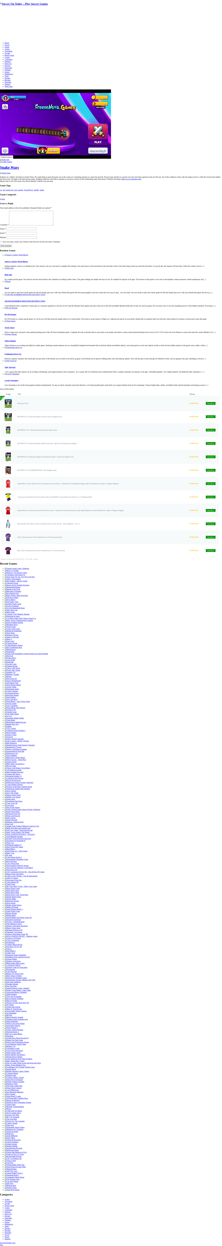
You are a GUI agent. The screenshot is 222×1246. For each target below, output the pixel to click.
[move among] (10, 791)
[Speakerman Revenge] (13, 1148)
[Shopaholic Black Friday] (15, 1127)
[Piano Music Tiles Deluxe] (15, 708)
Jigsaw (7, 72)
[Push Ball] (9, 662)
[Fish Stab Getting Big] (13, 1086)
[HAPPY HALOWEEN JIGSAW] (18, 839)
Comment (4, 225)
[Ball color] (9, 268)
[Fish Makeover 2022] (13, 924)
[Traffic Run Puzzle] (12, 1007)
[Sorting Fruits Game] (13, 604)
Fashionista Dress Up (13, 354)
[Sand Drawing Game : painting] (17, 988)
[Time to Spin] (10, 1161)
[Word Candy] (10, 627)
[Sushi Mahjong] (11, 1136)
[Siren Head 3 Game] (13, 1096)
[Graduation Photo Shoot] (14, 1177)
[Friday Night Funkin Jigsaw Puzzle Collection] (22, 810)
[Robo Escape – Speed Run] (15, 760)
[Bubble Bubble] (11, 1146)
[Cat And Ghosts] (11, 1181)
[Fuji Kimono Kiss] (12, 1179)
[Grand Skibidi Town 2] (14, 1173)
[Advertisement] (111, 24)
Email (3, 233)
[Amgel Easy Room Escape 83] (16, 1038)
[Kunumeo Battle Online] (14, 718)
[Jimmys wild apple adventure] (16, 926)
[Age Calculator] (11, 706)
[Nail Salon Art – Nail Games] (16, 851)
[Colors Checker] (11, 691)
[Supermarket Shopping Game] (16, 859)
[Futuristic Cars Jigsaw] (14, 932)
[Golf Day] (9, 1163)
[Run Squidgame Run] (13, 647)
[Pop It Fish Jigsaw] (12, 807)
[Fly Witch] (9, 1005)
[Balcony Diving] (11, 635)
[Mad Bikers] (10, 849)
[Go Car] (8, 716)
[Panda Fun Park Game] (14, 1040)
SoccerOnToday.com (7, 1243)
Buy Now (211, 403)
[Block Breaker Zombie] (14, 1017)
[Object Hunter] (11, 334)
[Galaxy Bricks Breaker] (14, 1030)
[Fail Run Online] (11, 598)
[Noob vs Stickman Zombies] (16, 749)
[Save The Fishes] (11, 793)
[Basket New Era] (11, 724)
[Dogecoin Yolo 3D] (12, 814)
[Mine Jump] (10, 612)
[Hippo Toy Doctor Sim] (14, 974)
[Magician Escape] (12, 901)
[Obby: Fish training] (13, 579)
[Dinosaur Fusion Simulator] (15, 955)
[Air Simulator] (10, 1013)
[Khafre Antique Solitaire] (14, 1082)
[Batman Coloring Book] (14, 822)
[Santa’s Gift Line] (12, 637)
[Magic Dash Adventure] (14, 874)
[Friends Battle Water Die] (15, 1165)
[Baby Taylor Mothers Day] (15, 1065)
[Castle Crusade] (11, 1123)
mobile (36, 190)
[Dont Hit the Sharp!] (13, 685)
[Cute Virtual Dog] (12, 864)
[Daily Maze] (10, 1138)
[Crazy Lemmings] (12, 940)
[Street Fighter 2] (11, 1028)
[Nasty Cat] (9, 843)
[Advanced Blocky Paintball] (16, 992)
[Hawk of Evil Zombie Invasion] (17, 585)
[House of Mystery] (12, 1100)
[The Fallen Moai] (12, 714)
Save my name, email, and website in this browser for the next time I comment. (31, 242)
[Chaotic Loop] (11, 712)
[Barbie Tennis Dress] (13, 905)
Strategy (8, 84)
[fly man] (8, 855)
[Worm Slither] (10, 899)
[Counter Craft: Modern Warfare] (17, 614)
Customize (8, 59)
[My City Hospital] (12, 1117)
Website (3, 237)
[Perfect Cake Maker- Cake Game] (18, 990)
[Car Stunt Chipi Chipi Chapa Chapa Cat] (20, 618)
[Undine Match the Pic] (13, 945)
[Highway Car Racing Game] (16, 573)
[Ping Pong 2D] (11, 679)
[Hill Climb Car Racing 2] (14, 764)
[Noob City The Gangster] (15, 1121)
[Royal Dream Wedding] (14, 999)
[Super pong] (10, 799)
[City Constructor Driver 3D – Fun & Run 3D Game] (24, 872)
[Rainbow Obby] (11, 1084)
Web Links (9, 86)
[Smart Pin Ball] (11, 820)
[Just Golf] (9, 824)
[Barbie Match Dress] (13, 897)
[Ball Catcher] (10, 818)
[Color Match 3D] (11, 882)
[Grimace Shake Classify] (14, 1078)
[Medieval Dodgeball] (13, 631)
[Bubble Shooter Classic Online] (17, 1071)
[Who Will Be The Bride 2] (15, 1055)
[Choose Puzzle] (11, 643)
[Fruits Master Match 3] (14, 909)
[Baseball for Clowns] (13, 747)
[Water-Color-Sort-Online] (15, 1024)
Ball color (8, 275)
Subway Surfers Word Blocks (16, 262)
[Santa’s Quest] (10, 735)
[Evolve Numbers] (12, 606)
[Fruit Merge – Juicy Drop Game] (17, 701)
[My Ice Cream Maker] (13, 1034)
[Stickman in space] (12, 616)
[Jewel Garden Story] (13, 1113)
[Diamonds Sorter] (12, 689)
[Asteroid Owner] (11, 583)
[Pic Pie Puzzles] (11, 308)
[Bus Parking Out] (12, 593)
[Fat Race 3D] (10, 710)
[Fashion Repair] (11, 666)
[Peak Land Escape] (12, 816)
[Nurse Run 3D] (11, 870)
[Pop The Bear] (11, 986)
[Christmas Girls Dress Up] (15, 575)
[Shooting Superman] (13, 920)
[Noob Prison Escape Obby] (15, 1167)
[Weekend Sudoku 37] (13, 845)
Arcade (7, 53)
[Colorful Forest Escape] (14, 778)
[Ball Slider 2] (10, 951)
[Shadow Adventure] (13, 961)
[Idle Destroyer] (11, 743)
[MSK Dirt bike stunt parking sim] (17, 828)
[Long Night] (10, 660)
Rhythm (8, 80)
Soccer (7, 45)
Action (7, 49)
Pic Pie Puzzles (10, 314)
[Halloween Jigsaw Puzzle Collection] (19, 782)
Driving (7, 66)
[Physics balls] (10, 766)
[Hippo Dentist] (11, 913)
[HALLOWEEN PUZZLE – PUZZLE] (20, 834)
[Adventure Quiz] (11, 683)
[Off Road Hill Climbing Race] (16, 1098)
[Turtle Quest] (10, 1105)
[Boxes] (8, 1109)
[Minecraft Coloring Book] (15, 758)
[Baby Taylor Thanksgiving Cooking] (19, 620)
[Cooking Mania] (11, 1073)
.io (1, 190)
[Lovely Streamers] (12, 374)
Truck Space (10, 328)
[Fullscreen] (4, 160)
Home (7, 43)
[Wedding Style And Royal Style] (17, 957)
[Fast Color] (9, 641)
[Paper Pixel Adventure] (14, 1080)
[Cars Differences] (12, 1090)
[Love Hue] (9, 805)
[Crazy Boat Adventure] (14, 1051)
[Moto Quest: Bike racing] (15, 963)
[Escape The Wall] (12, 1115)
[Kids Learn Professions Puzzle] (17, 1042)
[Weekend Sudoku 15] (13, 776)
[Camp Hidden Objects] (14, 785)
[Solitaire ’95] (10, 672)
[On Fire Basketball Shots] (15, 608)
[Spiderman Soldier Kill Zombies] (17, 789)
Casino (7, 57)
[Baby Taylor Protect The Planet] (17, 832)
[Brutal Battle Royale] (13, 1156)
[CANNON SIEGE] (12, 965)
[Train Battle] (10, 720)
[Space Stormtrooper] (13, 681)
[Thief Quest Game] (12, 911)
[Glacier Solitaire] (11, 1142)
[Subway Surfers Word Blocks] (16, 255)
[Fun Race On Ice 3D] (13, 947)
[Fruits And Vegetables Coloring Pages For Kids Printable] (26, 654)
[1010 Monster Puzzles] (14, 837)
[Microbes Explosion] (13, 591)
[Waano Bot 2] (10, 658)
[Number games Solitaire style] (16, 1019)
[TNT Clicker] (10, 728)
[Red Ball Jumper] (12, 695)
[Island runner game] (12, 1053)
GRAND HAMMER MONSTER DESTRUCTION (25, 301)
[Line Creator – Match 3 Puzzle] (17, 741)
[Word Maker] (10, 697)
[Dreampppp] (10, 969)
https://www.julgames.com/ (131, 179)
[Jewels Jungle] (11, 704)
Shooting (8, 82)
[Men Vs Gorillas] (12, 571)
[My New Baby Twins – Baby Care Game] (21, 886)
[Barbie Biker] (10, 915)
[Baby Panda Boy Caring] (14, 1061)
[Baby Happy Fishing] (13, 976)
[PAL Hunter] (10, 1094)
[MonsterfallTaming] (12, 587)
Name (3, 229)
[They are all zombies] (13, 996)
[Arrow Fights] (10, 687)
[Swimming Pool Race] (13, 801)
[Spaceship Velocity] (12, 1026)
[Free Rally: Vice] (11, 602)
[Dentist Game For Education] (16, 967)
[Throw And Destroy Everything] (17, 768)
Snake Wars (9, 167)
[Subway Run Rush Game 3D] (16, 934)
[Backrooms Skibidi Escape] (15, 722)
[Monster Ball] (10, 1186)
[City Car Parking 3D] (13, 1159)
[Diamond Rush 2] (12, 1175)
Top (1, 1245)
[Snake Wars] (5, 173)
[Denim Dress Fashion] (13, 1057)
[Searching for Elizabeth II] (15, 841)
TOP (2, 398)
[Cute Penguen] (11, 972)
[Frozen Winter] (11, 959)
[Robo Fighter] (10, 733)
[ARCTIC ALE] (11, 1171)
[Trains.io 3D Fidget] (13, 938)
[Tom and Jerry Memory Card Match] (19, 868)
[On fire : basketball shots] (15, 922)
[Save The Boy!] (11, 699)
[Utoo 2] (8, 949)
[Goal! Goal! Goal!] (12, 629)
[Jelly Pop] (9, 1183)
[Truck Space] (10, 321)
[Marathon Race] (11, 625)
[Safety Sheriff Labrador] (14, 739)
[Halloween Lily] (11, 753)
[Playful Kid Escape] (13, 780)
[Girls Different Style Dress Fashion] (18, 1059)
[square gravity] (11, 762)
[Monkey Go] (10, 1046)
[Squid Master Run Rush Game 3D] (18, 918)
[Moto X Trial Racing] (13, 1009)
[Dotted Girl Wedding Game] (16, 978)
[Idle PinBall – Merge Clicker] (16, 581)
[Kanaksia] (9, 1036)
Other (7, 76)
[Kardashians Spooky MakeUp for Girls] (20, 980)
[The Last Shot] (11, 1119)
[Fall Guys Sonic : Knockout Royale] (19, 830)
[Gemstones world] (12, 1048)
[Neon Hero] (10, 633)
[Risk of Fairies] (11, 1001)
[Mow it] (8, 639)
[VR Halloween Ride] (13, 770)
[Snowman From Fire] (13, 880)
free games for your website (13, 190)
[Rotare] (8, 677)
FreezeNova (28, 190)
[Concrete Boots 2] (12, 693)
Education (8, 68)
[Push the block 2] (12, 1032)
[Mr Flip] (8, 1015)
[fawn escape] (10, 903)
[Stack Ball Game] (12, 891)
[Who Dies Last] (11, 610)
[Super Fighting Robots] (14, 623)
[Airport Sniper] (11, 1144)
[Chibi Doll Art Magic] (13, 1111)
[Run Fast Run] (11, 861)
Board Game (9, 55)
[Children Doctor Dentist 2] (15, 731)
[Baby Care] (9, 853)
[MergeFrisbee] (11, 1169)
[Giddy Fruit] (10, 953)
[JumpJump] (9, 652)
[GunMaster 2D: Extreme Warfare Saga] (20, 1067)
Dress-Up (8, 64)
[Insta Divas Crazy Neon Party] (16, 895)
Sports (7, 47)
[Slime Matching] (11, 1021)
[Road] (7, 281)
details (36, 559)
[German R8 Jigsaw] (12, 774)
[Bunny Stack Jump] (12, 928)
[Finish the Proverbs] (13, 1140)
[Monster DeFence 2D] (13, 930)
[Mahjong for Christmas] (14, 1129)
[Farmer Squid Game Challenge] (17, 569)
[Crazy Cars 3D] (11, 803)
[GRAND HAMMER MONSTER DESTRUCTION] (25, 295)
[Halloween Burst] (12, 1150)
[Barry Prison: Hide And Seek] (16, 596)
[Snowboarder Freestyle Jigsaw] (17, 866)
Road (7, 288)
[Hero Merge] (10, 600)
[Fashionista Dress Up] (13, 347)
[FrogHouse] (10, 942)
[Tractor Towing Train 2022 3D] (17, 1003)
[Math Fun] (9, 1134)
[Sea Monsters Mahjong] (14, 1092)
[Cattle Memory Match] (14, 645)
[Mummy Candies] (12, 674)
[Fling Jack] (9, 1125)
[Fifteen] (8, 726)
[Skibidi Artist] (10, 1075)
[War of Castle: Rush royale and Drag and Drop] (23, 1063)
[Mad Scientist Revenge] (14, 772)
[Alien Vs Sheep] (11, 878)
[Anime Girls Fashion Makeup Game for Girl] (22, 826)
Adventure (8, 51)
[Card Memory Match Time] (15, 1044)
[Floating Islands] (11, 984)
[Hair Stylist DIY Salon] (14, 847)
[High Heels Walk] (12, 893)
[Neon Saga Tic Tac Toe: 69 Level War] (20, 577)
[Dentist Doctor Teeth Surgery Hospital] (20, 745)
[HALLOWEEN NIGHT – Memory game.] (21, 936)
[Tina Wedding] (11, 755)
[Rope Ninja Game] (12, 888)
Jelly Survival (10, 367)
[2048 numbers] (11, 994)
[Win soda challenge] (13, 982)
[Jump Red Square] (12, 1190)
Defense (8, 62)
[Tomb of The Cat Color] (14, 1154)
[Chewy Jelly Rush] (12, 668)
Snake (42, 190)
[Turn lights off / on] (6, 162)
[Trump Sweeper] (11, 1132)
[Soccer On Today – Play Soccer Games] (24, 3)
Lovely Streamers (11, 380)
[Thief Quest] (10, 884)
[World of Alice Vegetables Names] (18, 1102)
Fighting (8, 70)
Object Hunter (10, 341)
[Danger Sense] (11, 1188)
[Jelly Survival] (10, 361)
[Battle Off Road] (11, 907)
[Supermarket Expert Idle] (14, 751)
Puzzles (7, 78)
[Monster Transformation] (14, 1107)
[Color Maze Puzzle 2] (13, 857)
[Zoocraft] (9, 737)
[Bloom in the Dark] (12, 589)
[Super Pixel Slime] (12, 812)
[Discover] (9, 656)
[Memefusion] (10, 650)
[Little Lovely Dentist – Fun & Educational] (21, 876)
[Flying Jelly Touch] (12, 670)
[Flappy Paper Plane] (13, 795)
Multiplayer (9, 74)
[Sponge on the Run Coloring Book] (18, 787)
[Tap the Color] (11, 664)
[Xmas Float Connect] (13, 1088)
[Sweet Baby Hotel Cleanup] (15, 1011)
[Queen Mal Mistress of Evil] (16, 1152)
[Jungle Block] (10, 1069)
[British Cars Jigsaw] (13, 797)
